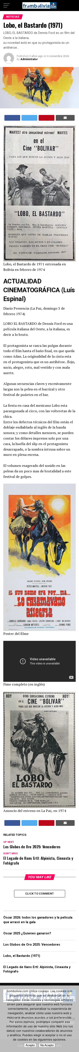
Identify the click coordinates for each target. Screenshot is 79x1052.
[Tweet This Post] (29, 118)
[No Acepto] (73, 1019)
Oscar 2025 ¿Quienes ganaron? (27, 933)
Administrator (29, 59)
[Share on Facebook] (12, 118)
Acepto (30, 1045)
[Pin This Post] (46, 118)
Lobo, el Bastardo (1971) (21, 956)
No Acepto (47, 1045)
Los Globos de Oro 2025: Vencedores (31, 945)
